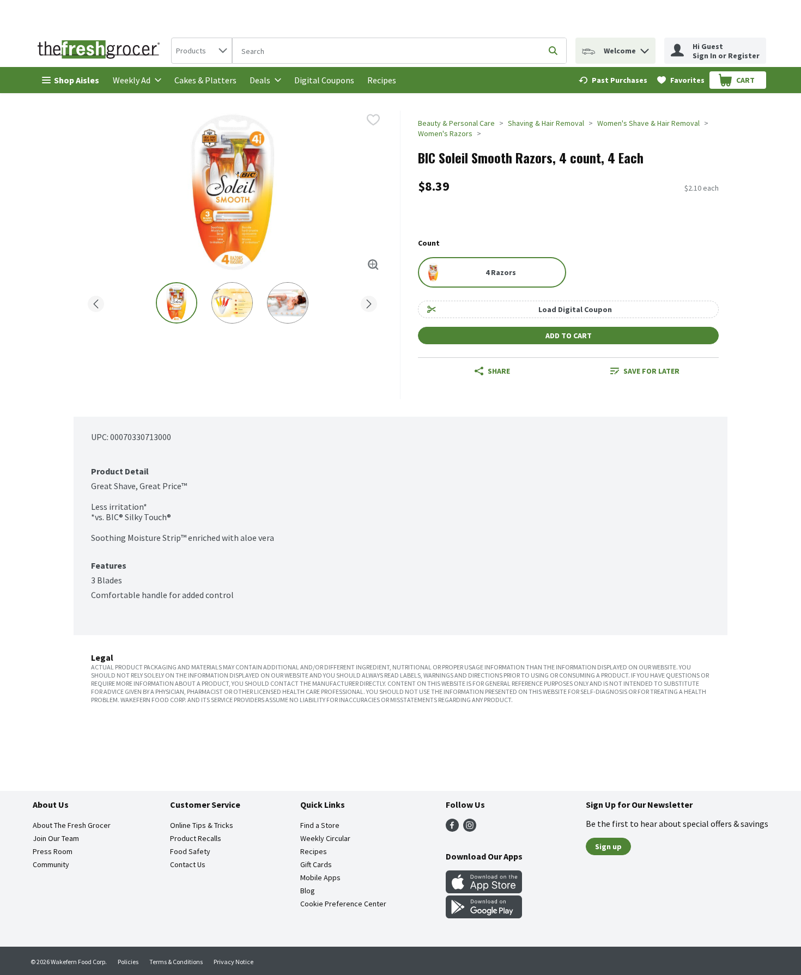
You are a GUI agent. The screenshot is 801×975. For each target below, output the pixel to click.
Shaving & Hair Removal (546, 123)
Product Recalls (195, 838)
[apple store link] (484, 890)
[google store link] (484, 915)
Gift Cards (316, 864)
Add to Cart (568, 335)
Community (51, 864)
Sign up (608, 846)
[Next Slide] (369, 302)
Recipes (381, 80)
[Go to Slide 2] (232, 303)
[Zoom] (373, 265)
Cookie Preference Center (343, 904)
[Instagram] (469, 828)
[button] (644, 48)
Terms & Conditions (176, 962)
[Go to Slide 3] (287, 303)
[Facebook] (452, 828)
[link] (613, 80)
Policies (128, 962)
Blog (307, 890)
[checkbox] (373, 119)
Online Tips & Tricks (201, 825)
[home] (101, 50)
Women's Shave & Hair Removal (648, 123)
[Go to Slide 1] (176, 303)
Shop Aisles (76, 80)
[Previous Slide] (96, 302)
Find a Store (319, 825)
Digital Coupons (324, 80)
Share (499, 371)
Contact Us (187, 864)
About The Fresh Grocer (72, 825)
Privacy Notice (233, 962)
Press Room (52, 851)
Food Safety (190, 851)
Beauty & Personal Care (456, 123)
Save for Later (651, 371)
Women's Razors (445, 133)
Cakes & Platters (205, 80)
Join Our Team (56, 838)
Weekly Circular (325, 838)
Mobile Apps (320, 877)
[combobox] (201, 51)
